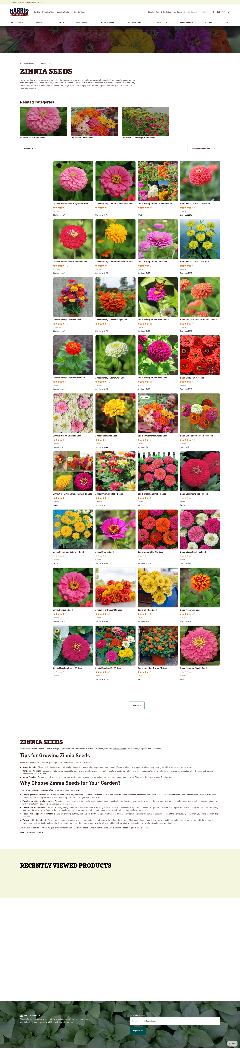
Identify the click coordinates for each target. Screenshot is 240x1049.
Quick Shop (73, 197)
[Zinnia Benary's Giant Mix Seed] (73, 297)
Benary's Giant (119, 748)
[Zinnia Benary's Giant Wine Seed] (158, 355)
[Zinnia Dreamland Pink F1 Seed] (158, 471)
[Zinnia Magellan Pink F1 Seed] (200, 645)
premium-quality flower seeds (55, 827)
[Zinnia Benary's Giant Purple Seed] (158, 297)
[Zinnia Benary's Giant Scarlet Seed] (73, 355)
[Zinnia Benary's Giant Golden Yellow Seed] (115, 239)
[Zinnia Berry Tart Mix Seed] (200, 355)
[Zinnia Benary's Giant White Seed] (115, 355)
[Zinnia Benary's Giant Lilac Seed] (158, 239)
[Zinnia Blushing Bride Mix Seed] (73, 413)
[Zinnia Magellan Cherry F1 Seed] (73, 645)
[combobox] (196, 12)
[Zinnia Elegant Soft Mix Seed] (200, 529)
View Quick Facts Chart (30, 832)
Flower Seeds (28, 63)
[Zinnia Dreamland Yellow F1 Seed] (73, 529)
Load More (137, 705)
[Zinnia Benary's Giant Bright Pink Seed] (73, 181)
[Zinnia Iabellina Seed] (158, 588)
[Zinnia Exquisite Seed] (73, 588)
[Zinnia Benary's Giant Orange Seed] (115, 297)
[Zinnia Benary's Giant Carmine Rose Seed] (115, 181)
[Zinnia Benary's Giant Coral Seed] (200, 181)
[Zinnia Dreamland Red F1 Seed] (200, 471)
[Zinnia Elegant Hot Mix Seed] (158, 529)
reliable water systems (76, 770)
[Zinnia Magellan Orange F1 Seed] (158, 645)
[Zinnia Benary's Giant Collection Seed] (158, 181)
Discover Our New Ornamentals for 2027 (25, 2)
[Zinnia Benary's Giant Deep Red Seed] (73, 239)
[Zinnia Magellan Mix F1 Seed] (115, 645)
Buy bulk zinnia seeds (118, 827)
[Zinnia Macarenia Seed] (200, 588)
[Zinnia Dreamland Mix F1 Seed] (115, 471)
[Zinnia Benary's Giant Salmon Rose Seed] (200, 297)
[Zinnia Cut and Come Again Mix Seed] (200, 413)
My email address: (138, 1015)
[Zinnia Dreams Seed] (115, 529)
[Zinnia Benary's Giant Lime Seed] (200, 239)
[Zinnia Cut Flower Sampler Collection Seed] (73, 471)
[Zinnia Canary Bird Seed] (115, 413)
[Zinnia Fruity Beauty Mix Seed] (115, 588)
